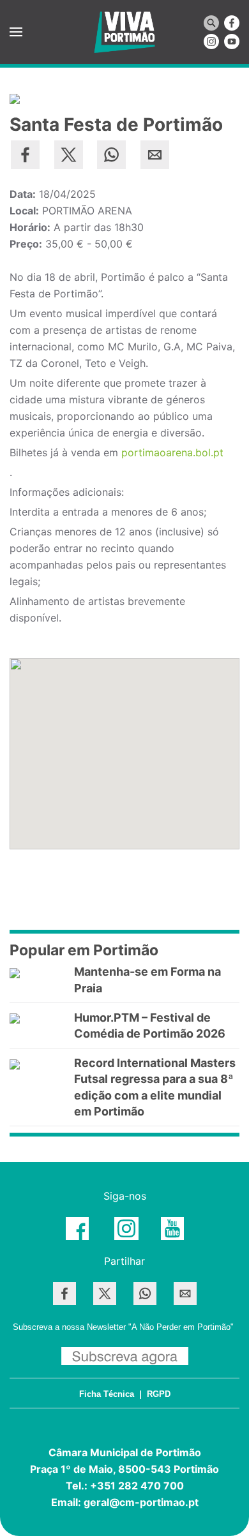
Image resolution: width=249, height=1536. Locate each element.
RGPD (158, 1394)
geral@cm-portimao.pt (141, 1502)
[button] (16, 32)
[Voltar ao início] (124, 32)
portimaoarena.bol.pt (172, 452)
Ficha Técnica (106, 1394)
